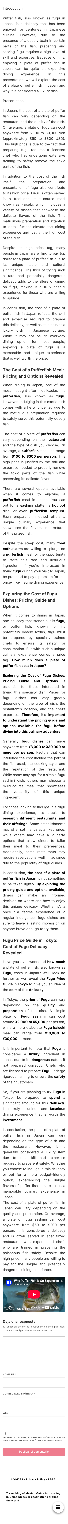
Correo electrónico (19, 1393)
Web (6, 1412)
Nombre (9, 1374)
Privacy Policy (35, 1479)
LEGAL (52, 1479)
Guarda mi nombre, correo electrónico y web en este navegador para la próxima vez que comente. (34, 1439)
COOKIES (17, 1479)
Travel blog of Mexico (20, 1493)
